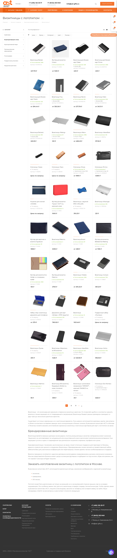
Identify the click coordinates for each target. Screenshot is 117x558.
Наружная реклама (28, 521)
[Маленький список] (104, 29)
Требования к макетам (78, 536)
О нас (72, 509)
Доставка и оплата (76, 516)
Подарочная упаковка (29, 513)
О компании (76, 505)
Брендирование (50, 516)
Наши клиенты (75, 514)
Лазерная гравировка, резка (54, 509)
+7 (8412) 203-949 (54, 4)
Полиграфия (26, 515)
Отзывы (73, 511)
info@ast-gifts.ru (73, 4)
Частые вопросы (76, 531)
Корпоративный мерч (28, 527)
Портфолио (7, 505)
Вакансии (74, 523)
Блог (5, 509)
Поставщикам (75, 533)
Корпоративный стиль (29, 518)
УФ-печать (48, 514)
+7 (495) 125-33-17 (35, 4)
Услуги (48, 505)
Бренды (73, 526)
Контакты (7, 512)
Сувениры (25, 510)
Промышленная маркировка (54, 511)
